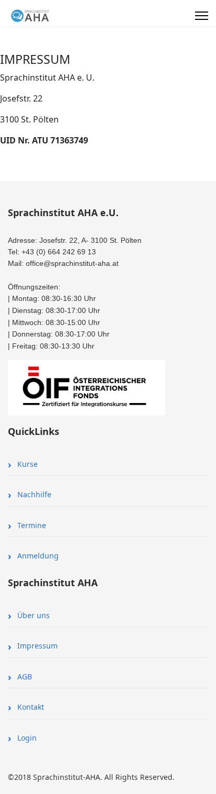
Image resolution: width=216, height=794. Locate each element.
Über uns (33, 615)
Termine (31, 525)
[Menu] (201, 15)
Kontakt (30, 707)
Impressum (37, 646)
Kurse (27, 464)
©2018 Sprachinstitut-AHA (54, 777)
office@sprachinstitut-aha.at (72, 263)
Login (27, 738)
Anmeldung (38, 556)
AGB (24, 676)
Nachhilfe (34, 494)
